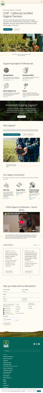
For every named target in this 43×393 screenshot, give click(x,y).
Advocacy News (7, 310)
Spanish (30, 308)
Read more (9, 271)
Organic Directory (7, 377)
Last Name (25, 289)
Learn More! (21, 116)
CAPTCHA (5, 316)
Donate (17, 29)
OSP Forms (5, 360)
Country (24, 298)
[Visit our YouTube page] (39, 344)
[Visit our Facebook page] (34, 344)
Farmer (18, 306)
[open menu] (41, 2)
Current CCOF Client (20, 313)
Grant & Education (7, 372)
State (5, 298)
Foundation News (7, 312)
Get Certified (7, 29)
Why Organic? (6, 375)
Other (18, 311)
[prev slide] (13, 277)
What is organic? (28, 134)
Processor (19, 307)
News (4, 379)
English (30, 306)
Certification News (7, 308)
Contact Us (5, 387)
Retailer (18, 309)
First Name (6, 289)
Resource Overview (7, 358)
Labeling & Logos (7, 362)
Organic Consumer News (9, 313)
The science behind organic (11, 134)
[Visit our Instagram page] (36, 344)
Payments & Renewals (8, 356)
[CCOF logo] (3, 3)
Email (5, 294)
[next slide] (29, 277)
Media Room (6, 385)
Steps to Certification (8, 368)
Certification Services (8, 370)
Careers (5, 383)
